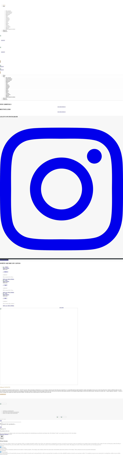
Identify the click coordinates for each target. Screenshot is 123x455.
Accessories (8, 94)
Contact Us (5, 99)
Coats (7, 89)
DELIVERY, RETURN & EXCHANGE (11, 412)
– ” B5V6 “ (5, 271)
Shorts (7, 82)
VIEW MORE (62, 307)
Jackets (7, 88)
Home (4, 75)
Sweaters (7, 87)
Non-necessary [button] (3, 450)
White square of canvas (10, 96)
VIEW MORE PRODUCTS (62, 106)
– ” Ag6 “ (5, 285)
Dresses (7, 90)
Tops (7, 83)
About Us (5, 98)
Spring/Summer (9, 78)
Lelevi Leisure (9, 80)
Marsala (7, 95)
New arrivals (8, 77)
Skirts (7, 92)
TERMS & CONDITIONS (8, 410)
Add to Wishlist (6, 268)
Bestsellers (8, 81)
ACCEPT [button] (10, 434)
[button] (5, 269)
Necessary (4, 447)
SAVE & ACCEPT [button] (4, 454)
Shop (4, 76)
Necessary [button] (2, 445)
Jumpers (7, 84)
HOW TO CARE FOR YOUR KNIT (10, 413)
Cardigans (8, 86)
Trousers (7, 93)
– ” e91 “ (5, 298)
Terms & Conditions (4, 434)
